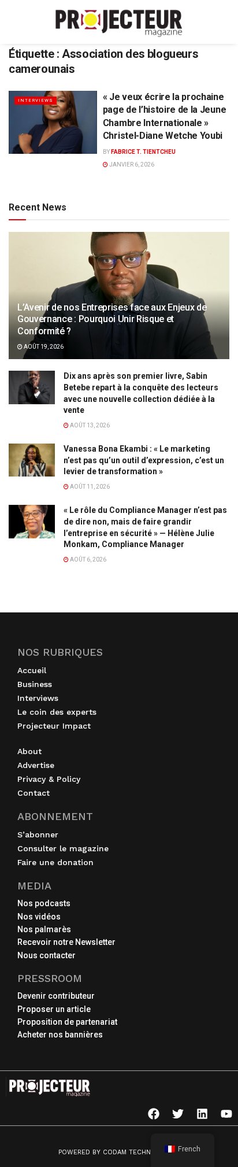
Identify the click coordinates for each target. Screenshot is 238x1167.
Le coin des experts (56, 712)
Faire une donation (55, 862)
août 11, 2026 (89, 486)
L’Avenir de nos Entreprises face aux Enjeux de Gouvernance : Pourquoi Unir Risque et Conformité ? (111, 319)
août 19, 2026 (43, 347)
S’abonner (37, 834)
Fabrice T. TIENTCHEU (143, 152)
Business (34, 684)
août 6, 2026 (87, 559)
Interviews (35, 100)
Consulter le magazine (63, 848)
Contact (33, 792)
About (29, 751)
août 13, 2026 (89, 425)
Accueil (31, 670)
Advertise (35, 765)
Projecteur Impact (54, 725)
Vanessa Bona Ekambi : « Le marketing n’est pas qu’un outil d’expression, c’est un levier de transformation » (144, 460)
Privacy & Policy (48, 779)
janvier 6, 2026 (131, 164)
